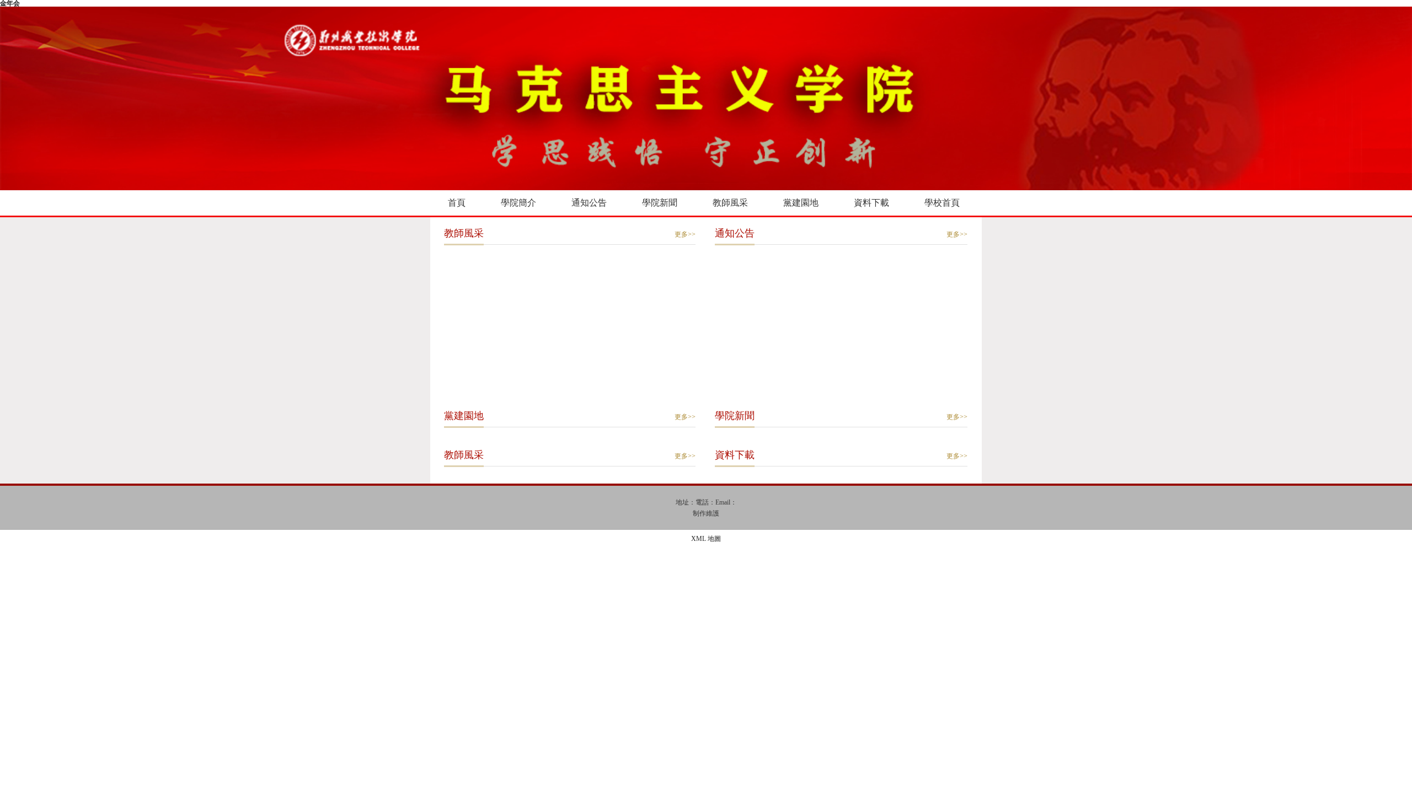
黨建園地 (801, 202)
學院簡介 (518, 202)
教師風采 (730, 202)
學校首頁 (942, 202)
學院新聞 (659, 202)
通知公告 (589, 202)
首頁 (457, 202)
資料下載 (871, 202)
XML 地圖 (706, 539)
